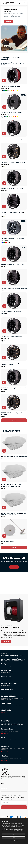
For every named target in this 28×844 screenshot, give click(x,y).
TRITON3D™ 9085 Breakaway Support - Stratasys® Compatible (11, 363)
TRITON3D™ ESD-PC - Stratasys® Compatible (12, 264)
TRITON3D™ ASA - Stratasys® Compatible (11, 112)
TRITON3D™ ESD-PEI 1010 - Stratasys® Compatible (14, 288)
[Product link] (14, 79)
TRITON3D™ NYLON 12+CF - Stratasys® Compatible (11, 312)
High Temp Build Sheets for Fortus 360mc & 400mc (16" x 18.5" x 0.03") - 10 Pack (12, 485)
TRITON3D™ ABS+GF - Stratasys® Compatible (12, 238)
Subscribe (14, 807)
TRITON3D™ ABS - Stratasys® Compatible (11, 86)
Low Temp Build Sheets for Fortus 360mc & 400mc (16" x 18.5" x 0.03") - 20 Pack (14, 457)
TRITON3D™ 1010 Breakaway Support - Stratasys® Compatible (13, 413)
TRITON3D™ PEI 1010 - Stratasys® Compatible (12, 212)
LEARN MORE (8, 21)
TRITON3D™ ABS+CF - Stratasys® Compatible (12, 188)
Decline (13, 837)
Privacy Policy (20, 830)
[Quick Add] (4, 451)
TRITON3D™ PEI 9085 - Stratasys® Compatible (13, 162)
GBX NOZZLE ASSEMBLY (7, 541)
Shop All (14, 420)
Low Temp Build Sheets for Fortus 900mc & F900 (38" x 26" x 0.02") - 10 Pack (13, 514)
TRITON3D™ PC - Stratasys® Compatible (11, 336)
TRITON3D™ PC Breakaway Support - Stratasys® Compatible (13, 388)
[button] (3, 3)
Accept (13, 834)
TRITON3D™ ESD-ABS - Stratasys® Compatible (13, 139)
